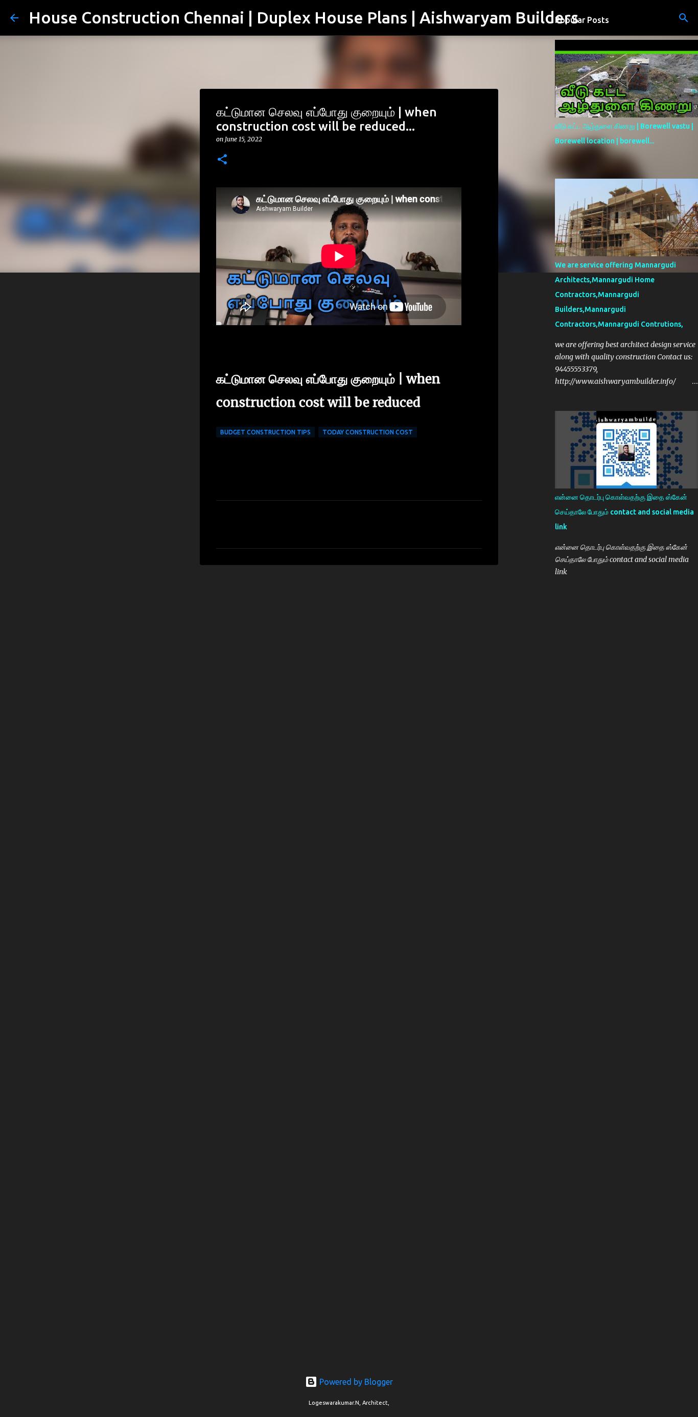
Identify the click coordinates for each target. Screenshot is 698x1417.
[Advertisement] (349, 651)
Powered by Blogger (355, 1381)
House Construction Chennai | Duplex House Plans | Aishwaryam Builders (303, 17)
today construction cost (367, 432)
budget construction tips (265, 432)
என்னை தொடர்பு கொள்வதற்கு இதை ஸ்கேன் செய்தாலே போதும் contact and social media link (624, 512)
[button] (222, 160)
